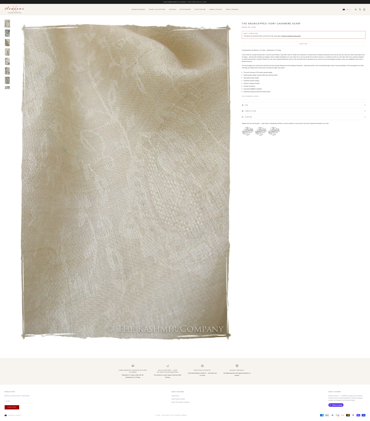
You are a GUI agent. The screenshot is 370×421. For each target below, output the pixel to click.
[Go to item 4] (7, 52)
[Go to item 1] (7, 24)
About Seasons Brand (178, 399)
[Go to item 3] (7, 42)
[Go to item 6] (7, 71)
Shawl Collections (157, 9)
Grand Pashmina (138, 9)
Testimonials (175, 396)
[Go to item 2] (7, 33)
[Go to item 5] (7, 61)
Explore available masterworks (291, 36)
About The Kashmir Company (180, 402)
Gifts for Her (185, 9)
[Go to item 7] (7, 80)
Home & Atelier (215, 9)
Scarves (172, 9)
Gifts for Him (200, 9)
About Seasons (232, 9)
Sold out (304, 44)
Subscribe (11, 407)
